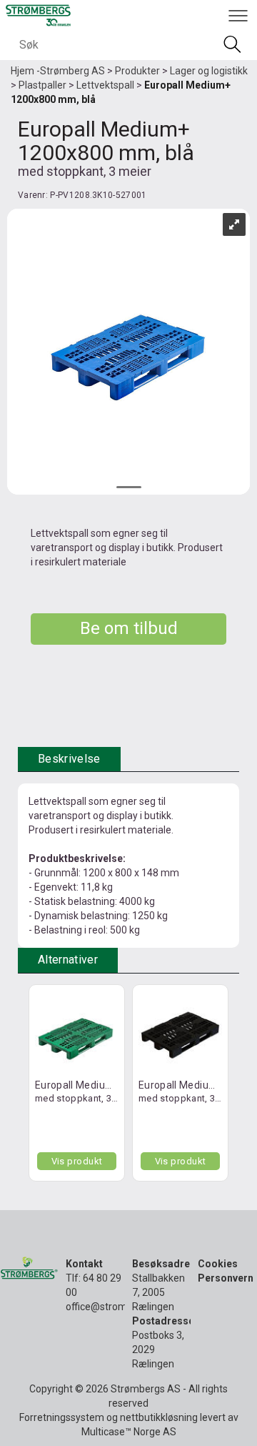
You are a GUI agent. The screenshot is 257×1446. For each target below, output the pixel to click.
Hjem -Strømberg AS (58, 70)
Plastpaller (42, 85)
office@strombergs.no (116, 1306)
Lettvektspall (105, 85)
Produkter (137, 70)
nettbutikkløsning (159, 1417)
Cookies (218, 1263)
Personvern (225, 1278)
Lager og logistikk (209, 70)
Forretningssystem (61, 1417)
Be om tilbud (129, 628)
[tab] (69, 759)
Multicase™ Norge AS (128, 1431)
